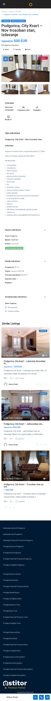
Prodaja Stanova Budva (12, 574)
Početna (4, 11)
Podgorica (7, 45)
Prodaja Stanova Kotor (11, 632)
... (37, 374)
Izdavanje (6, 21)
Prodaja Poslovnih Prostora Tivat (15, 617)
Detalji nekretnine (12, 261)
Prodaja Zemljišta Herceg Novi (14, 675)
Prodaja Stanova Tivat (11, 605)
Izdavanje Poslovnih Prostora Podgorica (18, 540)
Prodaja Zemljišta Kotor (12, 651)
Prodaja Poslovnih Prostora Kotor (15, 645)
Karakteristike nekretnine (16, 297)
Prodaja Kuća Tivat (10, 611)
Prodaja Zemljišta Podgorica (13, 565)
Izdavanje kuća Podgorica (12, 534)
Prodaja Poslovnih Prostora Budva (16, 586)
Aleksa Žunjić (13, 384)
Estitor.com (30, 692)
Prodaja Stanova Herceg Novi (14, 657)
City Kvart (15, 45)
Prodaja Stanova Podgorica (13, 546)
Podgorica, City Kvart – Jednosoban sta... (23, 424)
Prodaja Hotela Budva (11, 593)
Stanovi (11, 11)
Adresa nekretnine (13, 230)
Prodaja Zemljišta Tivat (12, 623)
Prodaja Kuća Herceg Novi (12, 663)
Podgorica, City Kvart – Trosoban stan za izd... (23, 485)
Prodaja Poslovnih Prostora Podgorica (17, 559)
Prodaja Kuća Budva (10, 580)
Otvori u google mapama (14, 248)
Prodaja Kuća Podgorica (12, 553)
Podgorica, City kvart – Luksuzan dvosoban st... (24, 362)
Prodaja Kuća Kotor (10, 638)
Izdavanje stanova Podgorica (14, 528)
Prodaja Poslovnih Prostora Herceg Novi (18, 669)
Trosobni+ (18, 11)
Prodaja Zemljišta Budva (12, 599)
